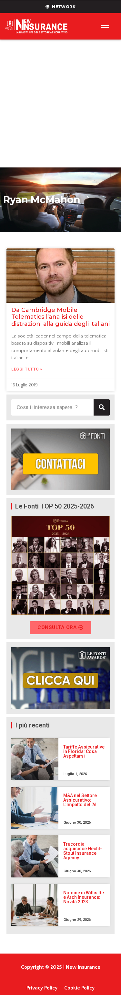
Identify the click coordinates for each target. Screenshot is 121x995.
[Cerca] (102, 407)
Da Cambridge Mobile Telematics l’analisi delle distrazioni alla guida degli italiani (60, 316)
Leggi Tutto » (26, 369)
